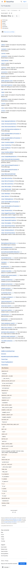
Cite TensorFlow (4, 555)
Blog (2, 532)
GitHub (2, 536)
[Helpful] (9, 13)
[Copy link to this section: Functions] (9, 240)
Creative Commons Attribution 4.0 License (13, 519)
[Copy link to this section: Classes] (8, 118)
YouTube (3, 541)
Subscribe (22, 563)
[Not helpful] (11, 13)
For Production (5, 6)
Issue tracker (4, 547)
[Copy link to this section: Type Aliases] (11, 348)
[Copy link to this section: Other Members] (10, 368)
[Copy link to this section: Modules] (9, 41)
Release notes (4, 549)
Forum (2, 534)
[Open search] (21, 1)
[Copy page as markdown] (17, 16)
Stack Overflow (4, 551)
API (19, 10)
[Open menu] (2, 1)
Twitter (2, 538)
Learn (8, 10)
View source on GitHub (9, 31)
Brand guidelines (4, 553)
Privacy (6, 560)
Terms (2, 560)
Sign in (24, 1)
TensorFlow (3, 10)
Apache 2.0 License (17, 520)
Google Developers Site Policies (10, 521)
